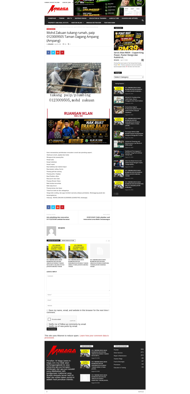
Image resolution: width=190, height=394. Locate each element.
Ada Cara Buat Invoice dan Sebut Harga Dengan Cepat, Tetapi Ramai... (134, 162)
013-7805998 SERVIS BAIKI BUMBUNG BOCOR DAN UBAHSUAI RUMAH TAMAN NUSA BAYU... (100, 352)
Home (48, 27)
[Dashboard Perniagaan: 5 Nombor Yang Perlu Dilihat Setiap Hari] (119, 154)
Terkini (61, 18)
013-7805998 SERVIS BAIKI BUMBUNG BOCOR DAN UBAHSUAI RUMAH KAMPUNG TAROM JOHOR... (100, 377)
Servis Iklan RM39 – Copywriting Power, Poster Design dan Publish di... (129, 55)
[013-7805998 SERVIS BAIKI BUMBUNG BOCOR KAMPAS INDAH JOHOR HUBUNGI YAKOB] (119, 173)
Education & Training (97, 18)
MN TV (69, 18)
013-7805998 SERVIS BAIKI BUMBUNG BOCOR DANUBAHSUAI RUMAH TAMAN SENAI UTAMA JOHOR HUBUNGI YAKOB (78, 263)
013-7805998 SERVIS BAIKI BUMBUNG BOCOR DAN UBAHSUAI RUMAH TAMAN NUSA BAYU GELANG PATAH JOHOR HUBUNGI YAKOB (55, 263)
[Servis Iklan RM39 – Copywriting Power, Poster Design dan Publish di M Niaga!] (129, 40)
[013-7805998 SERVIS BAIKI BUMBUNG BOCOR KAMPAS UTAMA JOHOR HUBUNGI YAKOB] (119, 90)
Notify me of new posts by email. (63, 326)
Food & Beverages (119, 361)
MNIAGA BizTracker (93, 23)
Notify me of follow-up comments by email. (67, 324)
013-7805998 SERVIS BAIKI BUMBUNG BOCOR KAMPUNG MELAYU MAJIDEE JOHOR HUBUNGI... (134, 184)
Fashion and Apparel (130, 18)
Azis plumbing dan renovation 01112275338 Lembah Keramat (58, 218)
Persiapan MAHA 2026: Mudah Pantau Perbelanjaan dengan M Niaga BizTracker (134, 133)
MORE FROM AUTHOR (68, 240)
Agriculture (114, 18)
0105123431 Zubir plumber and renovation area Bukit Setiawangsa (96, 218)
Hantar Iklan (76, 23)
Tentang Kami (109, 23)
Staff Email (75, 2)
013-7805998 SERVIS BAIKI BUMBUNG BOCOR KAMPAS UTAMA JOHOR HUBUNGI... (133, 89)
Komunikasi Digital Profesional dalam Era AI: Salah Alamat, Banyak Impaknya (133, 109)
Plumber (116, 350)
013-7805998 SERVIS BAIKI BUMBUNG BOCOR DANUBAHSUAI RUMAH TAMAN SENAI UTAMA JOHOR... (133, 122)
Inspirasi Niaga (80, 18)
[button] (142, 20)
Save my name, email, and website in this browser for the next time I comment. (78, 311)
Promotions (117, 364)
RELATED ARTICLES (53, 240)
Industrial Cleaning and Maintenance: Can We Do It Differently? (133, 143)
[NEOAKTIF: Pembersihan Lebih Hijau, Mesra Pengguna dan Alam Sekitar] (119, 100)
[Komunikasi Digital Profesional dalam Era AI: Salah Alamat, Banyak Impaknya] (119, 109)
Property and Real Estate (58, 23)
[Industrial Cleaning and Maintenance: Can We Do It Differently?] (119, 144)
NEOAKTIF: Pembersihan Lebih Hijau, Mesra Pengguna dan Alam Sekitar (134, 99)
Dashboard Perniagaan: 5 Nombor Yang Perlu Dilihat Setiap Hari (133, 153)
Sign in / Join (66, 2)
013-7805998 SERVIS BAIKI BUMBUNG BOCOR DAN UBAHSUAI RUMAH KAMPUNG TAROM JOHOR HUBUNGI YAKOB (99, 263)
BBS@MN (50, 44)
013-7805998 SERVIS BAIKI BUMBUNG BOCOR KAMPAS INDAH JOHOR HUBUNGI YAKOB (133, 173)
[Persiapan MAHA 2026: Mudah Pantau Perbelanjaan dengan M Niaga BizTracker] (119, 134)
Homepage (52, 18)
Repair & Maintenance (120, 355)
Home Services (54, 27)
